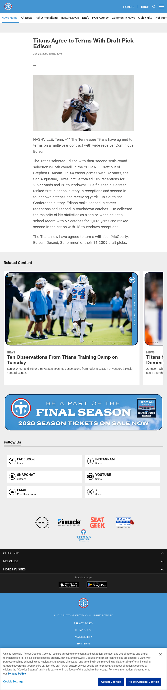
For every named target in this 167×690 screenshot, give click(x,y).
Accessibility (83, 636)
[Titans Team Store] (83, 536)
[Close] (160, 654)
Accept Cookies (111, 681)
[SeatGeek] (97, 523)
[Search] (154, 6)
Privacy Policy (83, 623)
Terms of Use (83, 630)
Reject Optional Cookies (144, 681)
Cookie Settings (13, 681)
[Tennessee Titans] (83, 603)
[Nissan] (42, 523)
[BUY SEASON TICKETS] (84, 412)
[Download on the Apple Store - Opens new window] (69, 585)
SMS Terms (84, 643)
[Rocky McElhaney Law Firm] (124, 523)
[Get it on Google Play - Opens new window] (97, 587)
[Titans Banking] (70, 523)
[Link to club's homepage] (8, 5)
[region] (83, 669)
